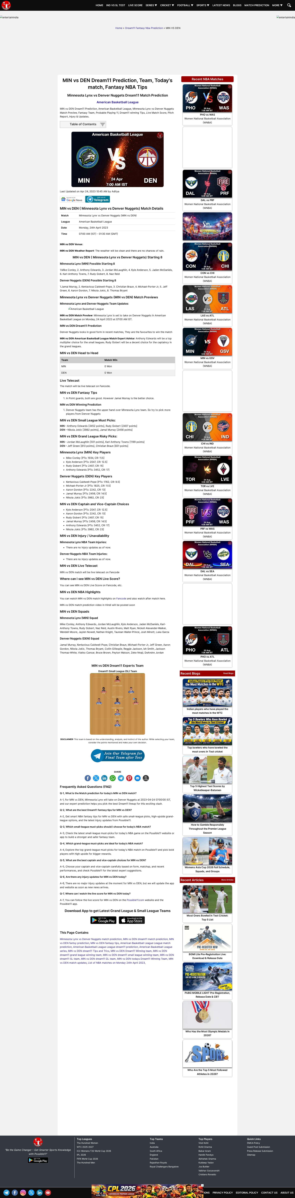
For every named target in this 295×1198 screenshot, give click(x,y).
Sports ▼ (203, 5)
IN (40, 1192)
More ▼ (277, 5)
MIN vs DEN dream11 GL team (98, 958)
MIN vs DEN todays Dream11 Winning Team (142, 958)
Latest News (221, 5)
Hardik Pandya (206, 1154)
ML (138, 777)
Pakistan (154, 1158)
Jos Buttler (204, 1166)
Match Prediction (256, 5)
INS (24, 1192)
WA (113, 777)
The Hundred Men (86, 1162)
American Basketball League (118, 102)
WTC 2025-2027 (85, 1147)
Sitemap (251, 1154)
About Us (287, 1192)
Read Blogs (228, 673)
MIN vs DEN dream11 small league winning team (131, 954)
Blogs (237, 5)
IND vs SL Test (115, 5)
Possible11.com (135, 900)
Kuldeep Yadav (206, 1162)
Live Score (135, 5)
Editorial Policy (247, 1192)
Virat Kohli (203, 1143)
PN (130, 777)
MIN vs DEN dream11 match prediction (145, 939)
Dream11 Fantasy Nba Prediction (144, 28)
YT (49, 1192)
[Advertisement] (147, 18)
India (152, 1143)
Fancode (121, 598)
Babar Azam (205, 1151)
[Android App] (38, 1163)
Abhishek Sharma (207, 1158)
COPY (146, 777)
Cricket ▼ (167, 5)
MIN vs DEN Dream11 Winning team (131, 950)
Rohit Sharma (205, 1147)
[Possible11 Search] (289, 5)
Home (99, 5)
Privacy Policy (223, 1192)
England (154, 1154)
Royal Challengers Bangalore (164, 1166)
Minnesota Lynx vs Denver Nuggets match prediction (91, 939)
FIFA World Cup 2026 (87, 1158)
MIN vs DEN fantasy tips (104, 943)
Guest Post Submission (258, 1147)
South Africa (156, 1151)
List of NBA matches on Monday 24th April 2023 (116, 962)
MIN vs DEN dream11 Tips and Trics (88, 950)
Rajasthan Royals (158, 1162)
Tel (7, 1192)
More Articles (227, 880)
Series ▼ (151, 5)
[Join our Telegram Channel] (118, 756)
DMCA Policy (253, 1143)
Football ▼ (185, 5)
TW (97, 777)
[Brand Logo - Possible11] (38, 1146)
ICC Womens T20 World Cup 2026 (94, 1151)
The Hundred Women (87, 1143)
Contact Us (269, 1192)
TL (122, 777)
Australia (154, 1147)
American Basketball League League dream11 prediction (105, 946)
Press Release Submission (260, 1151)
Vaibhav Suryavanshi (209, 1170)
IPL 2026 (81, 1154)
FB (88, 777)
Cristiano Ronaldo (207, 1174)
